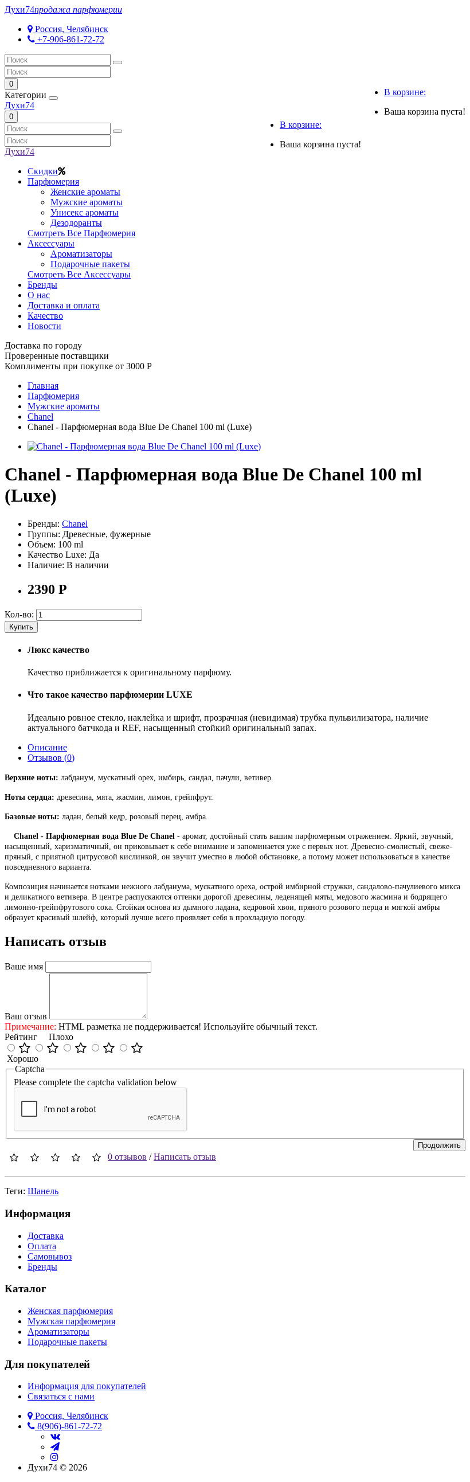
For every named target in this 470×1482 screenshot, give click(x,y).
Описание (47, 747)
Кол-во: (19, 614)
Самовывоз (50, 1256)
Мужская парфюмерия (71, 1321)
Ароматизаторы (81, 254)
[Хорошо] (52, 1048)
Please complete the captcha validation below (95, 1082)
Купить (21, 627)
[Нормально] (81, 1048)
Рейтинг (21, 1037)
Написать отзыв (185, 1157)
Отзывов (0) (51, 757)
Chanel (75, 524)
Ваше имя (24, 966)
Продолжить (439, 1145)
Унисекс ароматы (84, 212)
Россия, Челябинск (70, 29)
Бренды (42, 285)
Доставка (46, 1236)
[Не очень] (109, 1048)
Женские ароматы (85, 192)
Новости (44, 326)
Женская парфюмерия (70, 1311)
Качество (45, 315)
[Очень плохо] (137, 1048)
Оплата (42, 1246)
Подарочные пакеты (90, 264)
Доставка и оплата (64, 305)
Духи (63, 9)
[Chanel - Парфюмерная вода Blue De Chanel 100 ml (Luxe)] (144, 446)
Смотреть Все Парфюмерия (81, 233)
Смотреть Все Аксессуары (79, 274)
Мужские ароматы (86, 202)
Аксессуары (51, 243)
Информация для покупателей (87, 1386)
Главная (43, 385)
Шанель (43, 1191)
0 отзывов (127, 1157)
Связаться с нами (61, 1396)
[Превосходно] (24, 1048)
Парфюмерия (53, 181)
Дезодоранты (76, 223)
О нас (39, 295)
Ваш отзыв (26, 1016)
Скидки (43, 171)
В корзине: (405, 92)
